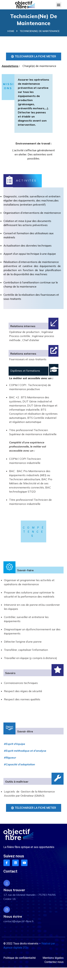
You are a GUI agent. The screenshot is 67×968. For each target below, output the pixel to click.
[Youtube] (24, 863)
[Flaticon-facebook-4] (6, 863)
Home (10, 31)
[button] (59, 5)
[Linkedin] (15, 863)
